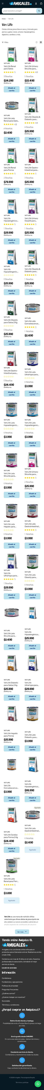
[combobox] (22, 11)
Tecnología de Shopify (28, 1077)
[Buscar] (39, 10)
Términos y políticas (22, 1082)
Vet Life (7, 63)
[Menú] (2, 3)
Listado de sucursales (9, 968)
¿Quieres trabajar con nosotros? (13, 997)
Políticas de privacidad (10, 986)
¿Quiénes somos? (8, 993)
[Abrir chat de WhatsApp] (38, 1084)
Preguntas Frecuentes (10, 989)
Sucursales (6, 1001)
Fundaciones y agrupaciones (12, 982)
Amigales (17, 1077)
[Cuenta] (36, 3)
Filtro (6, 42)
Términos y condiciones (10, 1005)
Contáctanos (6, 978)
